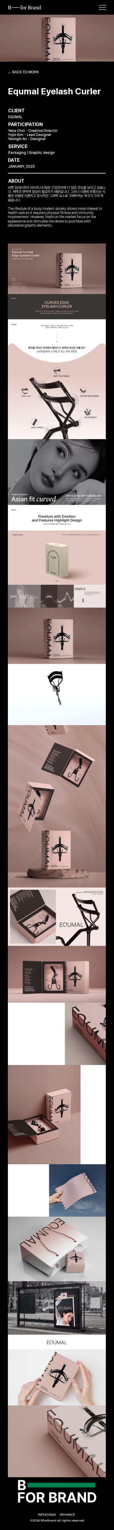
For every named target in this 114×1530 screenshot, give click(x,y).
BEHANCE (67, 1515)
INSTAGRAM (47, 1515)
